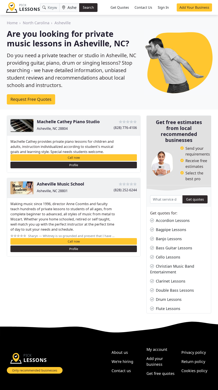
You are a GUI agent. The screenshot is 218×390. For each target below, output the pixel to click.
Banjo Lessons (168, 238)
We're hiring (122, 361)
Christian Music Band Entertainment (172, 269)
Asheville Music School (60, 184)
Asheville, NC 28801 (52, 191)
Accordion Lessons (172, 220)
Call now (74, 158)
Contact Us (143, 7)
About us (120, 352)
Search (88, 7)
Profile (73, 165)
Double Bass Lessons (174, 290)
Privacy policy (193, 352)
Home (12, 22)
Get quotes (195, 199)
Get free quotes (160, 373)
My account (156, 349)
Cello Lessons (167, 257)
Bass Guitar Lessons (173, 247)
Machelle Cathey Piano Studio (68, 121)
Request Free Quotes (31, 99)
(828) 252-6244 (125, 190)
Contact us (121, 370)
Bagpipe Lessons (170, 229)
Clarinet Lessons (170, 281)
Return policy (193, 361)
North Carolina (36, 22)
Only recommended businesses (34, 370)
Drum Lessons (168, 299)
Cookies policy (194, 370)
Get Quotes (119, 7)
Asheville (62, 22)
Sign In (163, 7)
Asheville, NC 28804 (52, 128)
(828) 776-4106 (125, 127)
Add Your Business (194, 7)
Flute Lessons (167, 308)
